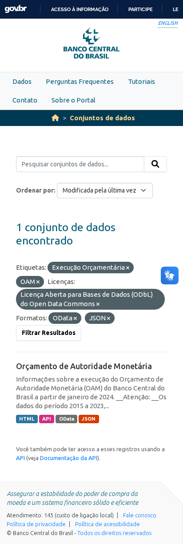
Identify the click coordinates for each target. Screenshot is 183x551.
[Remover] (127, 268)
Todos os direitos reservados (114, 533)
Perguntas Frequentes (80, 81)
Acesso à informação (79, 9)
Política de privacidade (36, 524)
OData (66, 418)
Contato (24, 100)
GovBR (15, 9)
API (46, 418)
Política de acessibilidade (107, 524)
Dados (22, 81)
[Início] (55, 118)
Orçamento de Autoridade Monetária (84, 366)
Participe (140, 9)
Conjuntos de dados (102, 118)
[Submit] (155, 164)
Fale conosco (139, 515)
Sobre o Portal (73, 100)
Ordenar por (35, 190)
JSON (88, 418)
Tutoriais (141, 81)
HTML (26, 418)
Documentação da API (68, 458)
